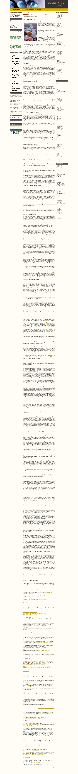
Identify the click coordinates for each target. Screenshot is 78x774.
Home (12, 9)
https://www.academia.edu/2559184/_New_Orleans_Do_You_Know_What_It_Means (35, 762)
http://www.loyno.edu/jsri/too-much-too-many (43, 650)
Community (38, 14)
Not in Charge (26, 767)
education (12, 99)
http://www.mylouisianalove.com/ (41, 599)
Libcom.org (58, 119)
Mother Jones (59, 122)
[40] (48, 524)
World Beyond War (59, 218)
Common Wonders (59, 22)
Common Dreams (59, 92)
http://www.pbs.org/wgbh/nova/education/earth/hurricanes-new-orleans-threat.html (35, 726)
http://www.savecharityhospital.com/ (45, 660)
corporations (12, 97)
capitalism (11, 96)
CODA (12, 20)
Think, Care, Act (59, 72)
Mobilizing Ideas (59, 50)
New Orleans (37, 764)
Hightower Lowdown (60, 38)
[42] (29, 536)
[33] (30, 425)
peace (16, 108)
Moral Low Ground (59, 51)
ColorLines (58, 90)
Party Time (12, 25)
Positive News (59, 130)
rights (20, 110)
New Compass (59, 52)
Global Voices (59, 32)
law (10, 104)
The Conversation (59, 143)
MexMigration (59, 49)
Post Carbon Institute (60, 199)
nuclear (18, 107)
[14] (33, 218)
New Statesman (59, 127)
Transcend (58, 211)
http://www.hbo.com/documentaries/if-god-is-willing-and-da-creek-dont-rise (34, 664)
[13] (36, 204)
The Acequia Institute (60, 208)
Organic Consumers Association (61, 190)
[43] (47, 536)
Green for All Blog (59, 35)
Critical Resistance (59, 168)
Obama (21, 107)
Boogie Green (59, 19)
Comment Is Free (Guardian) (61, 91)
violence (16, 111)
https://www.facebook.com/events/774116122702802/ (31, 750)
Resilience (58, 134)
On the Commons (59, 187)
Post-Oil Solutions (59, 200)
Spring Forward (13, 24)
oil (13, 108)
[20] (36, 263)
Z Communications (59, 161)
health (18, 101)
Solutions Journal (59, 138)
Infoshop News (59, 112)
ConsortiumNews (59, 94)
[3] (38, 100)
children (14, 96)
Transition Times (59, 73)
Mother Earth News (59, 121)
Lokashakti (58, 181)
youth (19, 113)
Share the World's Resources (61, 203)
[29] (51, 353)
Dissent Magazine (59, 100)
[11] (54, 197)
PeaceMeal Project (59, 196)
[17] (43, 233)
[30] (51, 356)
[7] (26, 132)
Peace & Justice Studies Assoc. (61, 193)
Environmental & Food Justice (61, 29)
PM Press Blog (59, 61)
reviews (17, 110)
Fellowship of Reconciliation (61, 174)
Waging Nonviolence (60, 156)
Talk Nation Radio (59, 140)
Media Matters (59, 182)
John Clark (43, 14)
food (18, 100)
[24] (36, 307)
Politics (46, 14)
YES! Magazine (59, 160)
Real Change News (59, 201)
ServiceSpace (59, 202)
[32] (48, 417)
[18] (30, 240)
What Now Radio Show (60, 157)
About (16, 9)
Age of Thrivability (59, 15)
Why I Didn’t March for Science (15, 21)
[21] (53, 272)
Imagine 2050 (59, 41)
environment (13, 100)
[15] (28, 219)
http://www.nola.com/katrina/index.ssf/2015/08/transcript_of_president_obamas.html (35, 619)
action (12, 95)
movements (13, 106)
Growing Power (59, 177)
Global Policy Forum (60, 102)
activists (15, 95)
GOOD (58, 33)
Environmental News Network (61, 101)
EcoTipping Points (59, 171)
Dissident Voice (59, 23)
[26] (46, 326)
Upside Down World (60, 214)
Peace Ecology (59, 194)
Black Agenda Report (60, 18)
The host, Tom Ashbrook (30, 451)
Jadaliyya (58, 116)
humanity (15, 103)
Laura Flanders (59, 118)
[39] (33, 501)
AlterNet (58, 85)
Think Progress (59, 149)
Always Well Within (60, 16)
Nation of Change (59, 125)
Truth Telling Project (60, 213)
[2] (28, 77)
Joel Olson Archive (59, 178)
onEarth (58, 55)
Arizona (18, 95)
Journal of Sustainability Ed (61, 45)
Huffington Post (59, 106)
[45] (33, 559)
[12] (53, 201)
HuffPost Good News (60, 107)
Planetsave (58, 60)
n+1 (57, 124)
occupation (11, 108)
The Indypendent (59, 144)
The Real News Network (60, 148)
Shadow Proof (59, 65)
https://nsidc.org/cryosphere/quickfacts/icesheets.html (32, 718)
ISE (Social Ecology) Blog (60, 42)
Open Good (58, 56)
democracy (17, 97)
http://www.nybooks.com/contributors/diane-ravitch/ (44, 672)
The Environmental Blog (60, 68)
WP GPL (67, 771)
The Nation (58, 145)
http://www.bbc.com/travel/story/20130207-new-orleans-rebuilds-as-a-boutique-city (38, 667)
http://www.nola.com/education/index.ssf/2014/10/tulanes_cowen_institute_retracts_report (36, 678)
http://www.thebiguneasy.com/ (44, 595)
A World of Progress (60, 14)
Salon (57, 137)
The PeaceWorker (59, 69)
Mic (57, 120)
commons (21, 96)
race (15, 110)
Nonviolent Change (59, 54)
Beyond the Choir (59, 165)
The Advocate (59, 142)
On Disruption (13, 26)
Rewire (58, 136)
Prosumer (59, 771)
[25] (46, 322)
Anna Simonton (28, 752)
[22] (27, 285)
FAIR (57, 173)
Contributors (25, 9)
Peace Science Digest (60, 129)
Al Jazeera (58, 84)
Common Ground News (60, 93)
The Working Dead (51, 767)
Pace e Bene (58, 192)
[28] (40, 351)
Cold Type (58, 89)
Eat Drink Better (59, 27)
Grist (57, 36)
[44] (37, 549)
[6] (40, 125)
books (20, 95)
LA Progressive (59, 117)
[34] (24, 717)
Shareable (58, 204)
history (12, 103)
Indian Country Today (60, 110)
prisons (13, 110)
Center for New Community (61, 167)
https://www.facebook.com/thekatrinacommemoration (31, 747)
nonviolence (13, 107)
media (12, 104)
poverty (19, 108)
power (11, 110)
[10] (49, 183)
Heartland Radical (59, 37)
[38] (54, 464)
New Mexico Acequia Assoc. (61, 184)
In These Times (59, 108)
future (20, 100)
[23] (37, 287)
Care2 (58, 166)
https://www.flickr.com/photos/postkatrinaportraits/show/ (36, 736)
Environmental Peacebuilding (61, 172)
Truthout (58, 154)
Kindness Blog (59, 46)
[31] (41, 368)
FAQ (30, 9)
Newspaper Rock (59, 53)
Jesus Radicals (59, 44)
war (11, 112)
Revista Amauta (59, 135)
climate (18, 96)
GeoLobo (58, 31)
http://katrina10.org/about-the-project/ (28, 635)
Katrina (31, 764)
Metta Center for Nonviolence (61, 183)
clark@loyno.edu (28, 617)
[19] (37, 245)
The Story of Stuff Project (60, 210)
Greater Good (59, 103)
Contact (20, 9)
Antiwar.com (58, 17)
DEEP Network (59, 169)
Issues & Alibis (59, 43)
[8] (41, 148)
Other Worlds (59, 191)
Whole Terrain (59, 158)
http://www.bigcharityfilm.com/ (27, 597)
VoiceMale (58, 74)
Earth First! (58, 25)
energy (15, 99)
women (17, 113)
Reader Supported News (60, 133)
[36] (31, 436)
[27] (54, 331)
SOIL (57, 205)
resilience (40, 764)
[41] (41, 535)
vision (20, 111)
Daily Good (58, 98)
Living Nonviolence (60, 47)
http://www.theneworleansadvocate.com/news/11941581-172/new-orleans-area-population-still (36, 639)
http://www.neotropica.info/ (27, 686)
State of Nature (59, 139)
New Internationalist (60, 126)
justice (28, 764)
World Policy (59, 78)
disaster (26, 764)
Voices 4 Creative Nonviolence (61, 217)
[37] (43, 461)
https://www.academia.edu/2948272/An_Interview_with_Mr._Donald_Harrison (34, 625)
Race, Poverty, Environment (61, 62)
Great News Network (60, 34)
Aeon (57, 82)
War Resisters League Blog (60, 77)
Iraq (17, 103)
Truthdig (58, 153)
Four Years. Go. (59, 176)
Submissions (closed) (36, 9)
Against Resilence (28, 13)
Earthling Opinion (59, 26)
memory (33, 764)
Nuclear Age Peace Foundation (61, 185)
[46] (24, 760)
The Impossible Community (47, 585)
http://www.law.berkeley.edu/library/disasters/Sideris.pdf (46, 708)
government (13, 101)
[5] (28, 121)
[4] (47, 104)
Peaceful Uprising (59, 195)
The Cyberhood (59, 209)
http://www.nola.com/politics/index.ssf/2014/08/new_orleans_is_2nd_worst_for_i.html (35, 647)
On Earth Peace (59, 186)
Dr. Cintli (58, 24)
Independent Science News (60, 109)
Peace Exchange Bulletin (60, 59)
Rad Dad (58, 63)
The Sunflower (59, 70)
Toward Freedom (59, 152)
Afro (57, 83)
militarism (15, 104)
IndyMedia (58, 111)
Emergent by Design (60, 28)
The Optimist (59, 146)
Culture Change (59, 97)
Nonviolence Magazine (60, 128)
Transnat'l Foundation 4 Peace (61, 212)
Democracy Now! (59, 99)
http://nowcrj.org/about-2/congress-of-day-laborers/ (36, 694)
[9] (50, 164)
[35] (30, 435)
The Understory (59, 71)
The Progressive (59, 147)
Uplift (57, 155)
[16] (54, 225)
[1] (32, 70)
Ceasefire (58, 88)
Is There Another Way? (14, 27)
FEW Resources (59, 175)
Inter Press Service (59, 115)
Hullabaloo (58, 40)
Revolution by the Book (60, 64)
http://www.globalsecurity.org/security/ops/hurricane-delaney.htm (43, 729)
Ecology (41, 14)
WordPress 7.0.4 (38, 771)
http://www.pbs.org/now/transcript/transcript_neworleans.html (32, 724)
